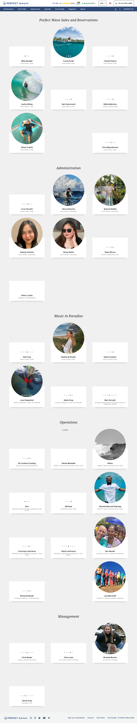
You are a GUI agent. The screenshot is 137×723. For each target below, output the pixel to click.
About (82, 9)
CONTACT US (128, 9)
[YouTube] (44, 718)
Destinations (8, 9)
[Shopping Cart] (116, 9)
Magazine (72, 9)
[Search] (119, 9)
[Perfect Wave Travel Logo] (16, 3)
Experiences (35, 9)
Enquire (91, 718)
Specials (47, 9)
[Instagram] (31, 718)
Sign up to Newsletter (76, 718)
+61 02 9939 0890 (124, 3)
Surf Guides (59, 9)
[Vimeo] (49, 718)
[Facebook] (35, 718)
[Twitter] (39, 718)
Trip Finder (22, 9)
